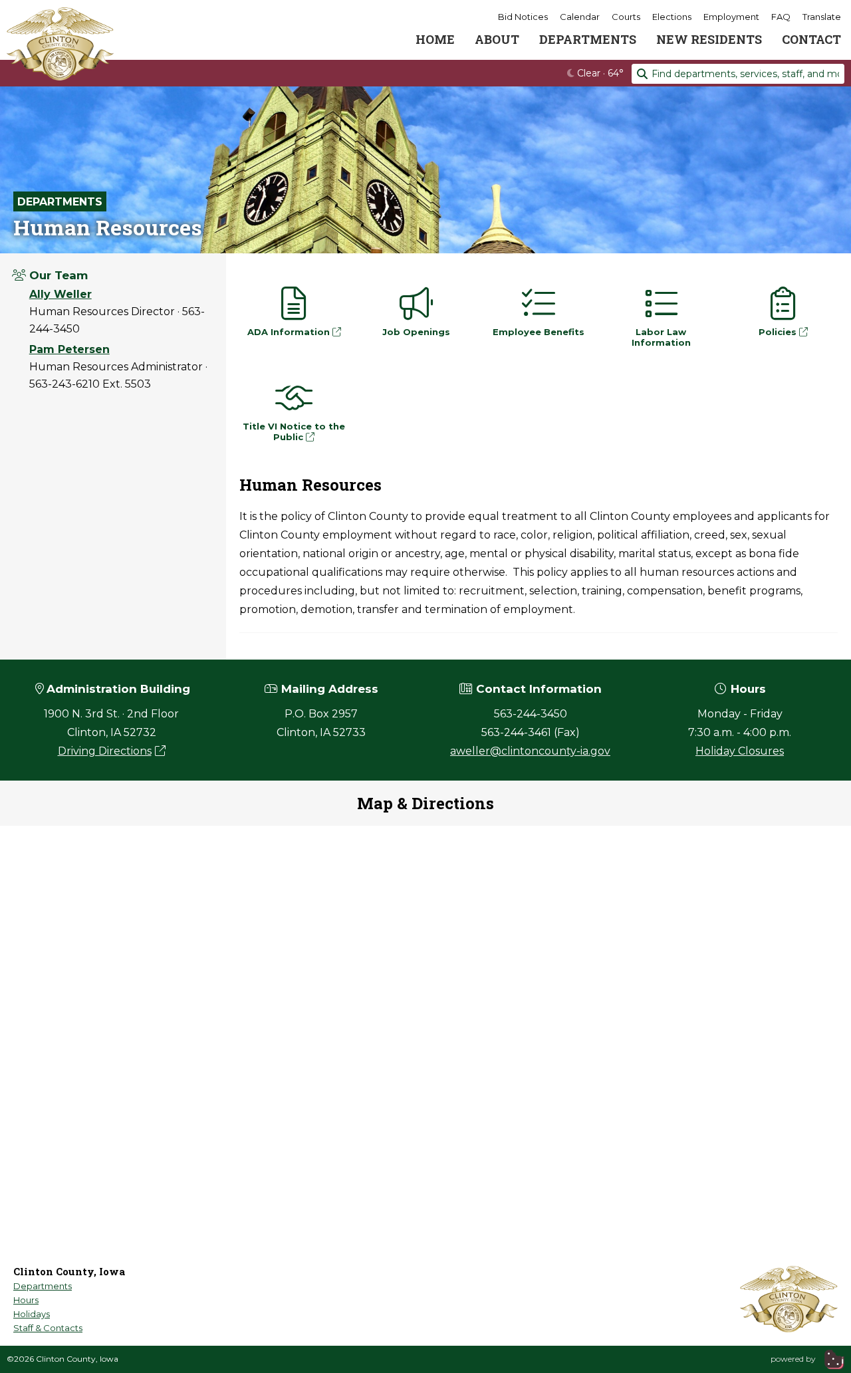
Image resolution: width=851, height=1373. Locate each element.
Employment (731, 16)
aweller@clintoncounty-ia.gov (530, 751)
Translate (821, 16)
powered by (794, 1359)
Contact (811, 39)
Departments (587, 39)
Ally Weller (60, 294)
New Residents (709, 39)
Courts (626, 16)
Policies (779, 331)
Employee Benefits (538, 331)
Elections (671, 16)
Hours (26, 1300)
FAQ (780, 16)
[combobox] (738, 74)
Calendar (580, 16)
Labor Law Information (661, 337)
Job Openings (416, 331)
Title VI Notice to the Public (294, 431)
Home (435, 39)
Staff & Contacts (47, 1327)
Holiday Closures (739, 751)
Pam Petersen (69, 349)
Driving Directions (105, 751)
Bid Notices (523, 16)
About (497, 39)
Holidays (31, 1314)
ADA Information (289, 331)
